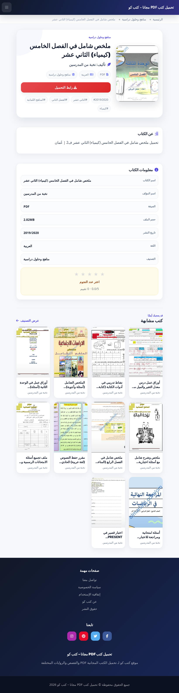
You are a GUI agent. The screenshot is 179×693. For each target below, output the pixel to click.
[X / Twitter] (95, 636)
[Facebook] (107, 636)
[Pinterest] (83, 636)
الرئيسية (158, 19)
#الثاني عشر (80, 100)
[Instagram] (71, 636)
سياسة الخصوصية (89, 587)
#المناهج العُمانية (36, 100)
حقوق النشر (89, 609)
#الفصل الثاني (59, 100)
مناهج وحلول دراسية (134, 19)
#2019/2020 (100, 100)
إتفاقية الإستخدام (89, 594)
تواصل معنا (90, 580)
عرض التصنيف (29, 320)
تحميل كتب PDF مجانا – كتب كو (151, 7)
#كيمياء (104, 108)
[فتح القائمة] (7, 7)
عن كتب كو (89, 601)
